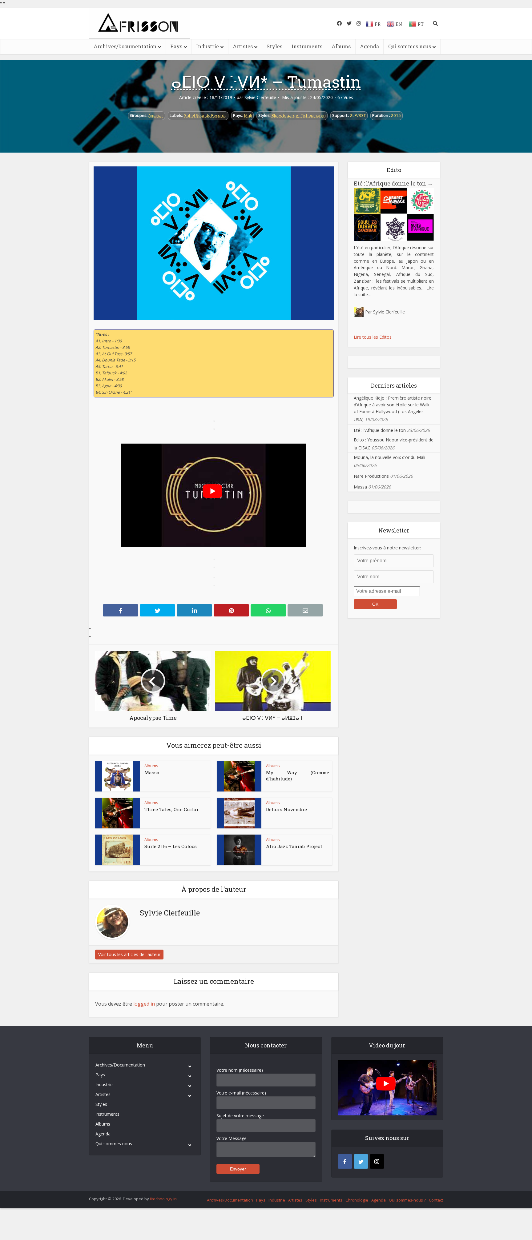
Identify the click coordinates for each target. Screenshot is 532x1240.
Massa (151, 772)
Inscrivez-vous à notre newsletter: (387, 548)
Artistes (243, 46)
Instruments (307, 46)
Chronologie (356, 1200)
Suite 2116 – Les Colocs (170, 846)
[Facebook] (345, 1161)
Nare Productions (371, 476)
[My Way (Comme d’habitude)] (239, 776)
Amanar (155, 115)
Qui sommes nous (409, 46)
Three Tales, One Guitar (171, 809)
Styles (274, 46)
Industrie (207, 46)
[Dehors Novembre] (239, 813)
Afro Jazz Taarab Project (294, 846)
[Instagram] (377, 1161)
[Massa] (117, 776)
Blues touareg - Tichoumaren (299, 115)
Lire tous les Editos (373, 337)
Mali (248, 115)
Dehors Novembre (286, 809)
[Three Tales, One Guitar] (117, 813)
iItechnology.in (163, 1199)
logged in (144, 1003)
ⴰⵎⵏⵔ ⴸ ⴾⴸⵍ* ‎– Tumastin (266, 81)
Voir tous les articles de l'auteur (129, 954)
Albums (341, 46)
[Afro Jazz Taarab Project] (239, 850)
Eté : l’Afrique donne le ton (393, 183)
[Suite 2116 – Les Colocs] (117, 850)
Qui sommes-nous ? (407, 1200)
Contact (436, 1200)
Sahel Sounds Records (205, 115)
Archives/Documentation (125, 46)
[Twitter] (361, 1161)
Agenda (369, 46)
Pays (176, 46)
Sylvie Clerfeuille (260, 97)
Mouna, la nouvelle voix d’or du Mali (389, 457)
